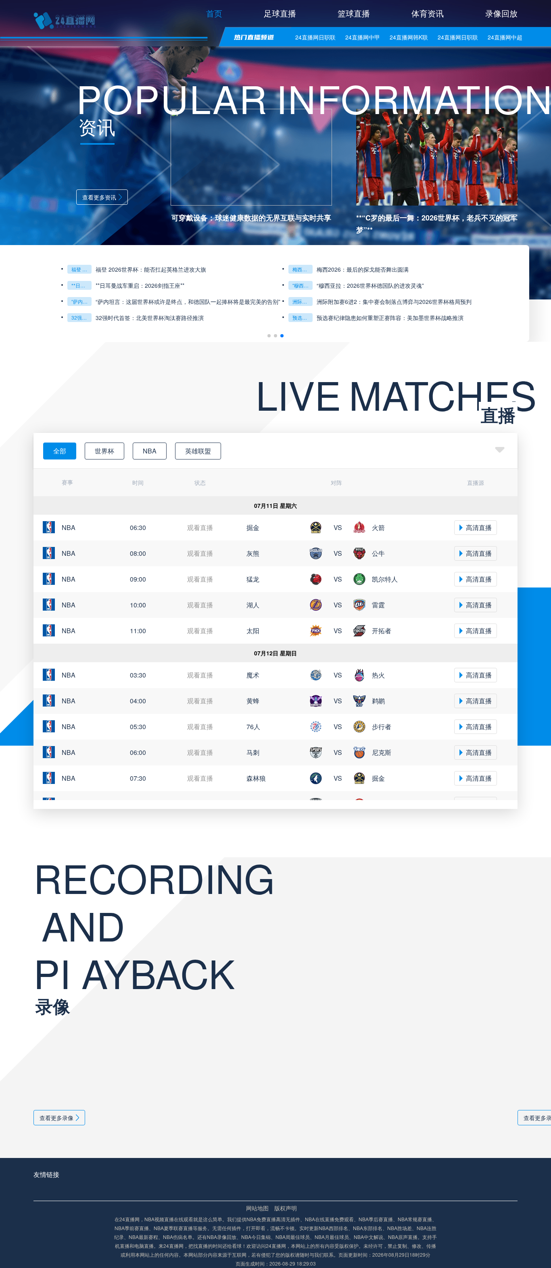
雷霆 (378, 604)
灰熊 (252, 553)
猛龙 (252, 579)
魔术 (252, 675)
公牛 (378, 553)
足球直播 (280, 13)
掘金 (252, 527)
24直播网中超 (505, 37)
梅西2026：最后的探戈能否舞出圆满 (302, 269)
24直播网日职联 (315, 37)
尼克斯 (381, 752)
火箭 (378, 527)
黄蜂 (252, 700)
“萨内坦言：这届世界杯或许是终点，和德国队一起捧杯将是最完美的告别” (188, 301)
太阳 (252, 630)
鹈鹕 (378, 700)
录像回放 (501, 13)
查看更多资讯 (99, 197)
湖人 (252, 604)
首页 (214, 13)
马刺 (252, 752)
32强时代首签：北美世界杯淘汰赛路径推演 (81, 317)
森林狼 (256, 778)
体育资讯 (427, 13)
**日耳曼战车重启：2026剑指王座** (81, 285)
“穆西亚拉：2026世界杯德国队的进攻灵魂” (302, 285)
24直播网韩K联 (409, 37)
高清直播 (479, 527)
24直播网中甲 (362, 37)
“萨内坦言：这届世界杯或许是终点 (81, 301)
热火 (378, 675)
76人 (253, 726)
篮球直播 (354, 13)
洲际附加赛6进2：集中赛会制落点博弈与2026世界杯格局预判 (302, 301)
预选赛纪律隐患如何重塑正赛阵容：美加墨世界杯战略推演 (302, 317)
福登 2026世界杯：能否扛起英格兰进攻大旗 (81, 269)
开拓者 (381, 630)
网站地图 (257, 1208)
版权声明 (285, 1208)
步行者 (381, 726)
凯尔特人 (385, 579)
